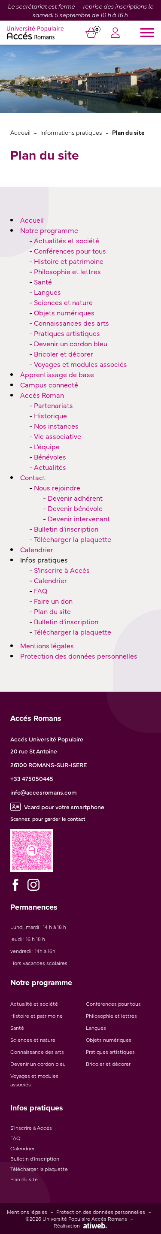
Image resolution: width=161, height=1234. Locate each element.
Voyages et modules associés (80, 364)
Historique (50, 415)
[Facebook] (15, 885)
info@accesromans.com (43, 792)
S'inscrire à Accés (62, 570)
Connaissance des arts (37, 1051)
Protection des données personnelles (78, 655)
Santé (43, 281)
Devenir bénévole (75, 508)
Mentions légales (47, 645)
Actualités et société (66, 240)
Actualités (50, 467)
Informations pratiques (71, 132)
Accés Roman (42, 394)
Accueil (20, 132)
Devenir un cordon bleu (70, 343)
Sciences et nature (63, 302)
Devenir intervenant (79, 518)
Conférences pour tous (70, 250)
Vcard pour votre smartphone (64, 806)
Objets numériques (64, 312)
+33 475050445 (31, 778)
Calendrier (36, 549)
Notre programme (49, 230)
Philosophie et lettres (67, 271)
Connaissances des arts (71, 322)
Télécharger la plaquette (72, 539)
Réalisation (67, 1225)
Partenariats (53, 405)
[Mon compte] (115, 34)
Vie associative (57, 436)
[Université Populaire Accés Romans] (35, 32)
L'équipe (47, 446)
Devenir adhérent (75, 497)
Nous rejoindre (57, 487)
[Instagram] (33, 885)
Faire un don (53, 600)
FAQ (40, 590)
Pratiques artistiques (67, 333)
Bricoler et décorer (63, 353)
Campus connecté (49, 384)
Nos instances (56, 425)
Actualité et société (34, 1003)
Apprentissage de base (57, 374)
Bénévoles (50, 456)
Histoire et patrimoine (68, 261)
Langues (47, 291)
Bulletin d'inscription (66, 528)
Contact (33, 477)
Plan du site (52, 611)
